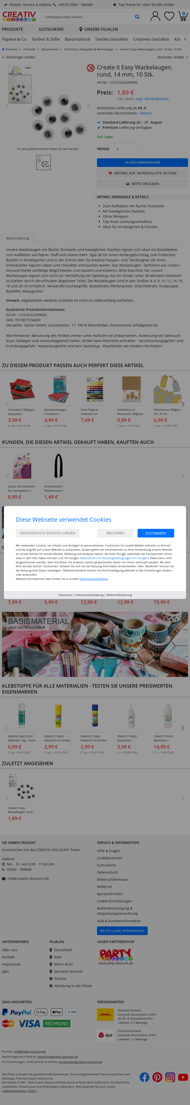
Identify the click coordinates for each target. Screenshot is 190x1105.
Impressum (65, 595)
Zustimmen (155, 533)
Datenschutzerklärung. (94, 579)
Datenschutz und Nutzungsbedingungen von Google (113, 558)
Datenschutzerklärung (89, 595)
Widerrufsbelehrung (119, 595)
